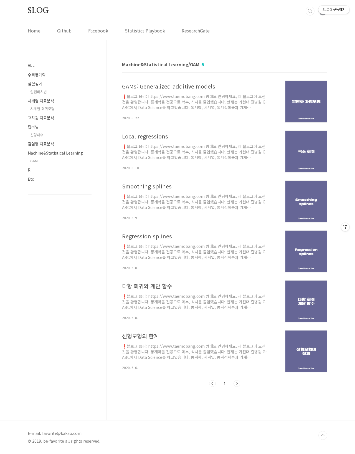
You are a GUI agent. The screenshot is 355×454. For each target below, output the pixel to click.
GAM (34, 160)
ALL (31, 65)
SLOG (38, 11)
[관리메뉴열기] (345, 227)
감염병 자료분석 (41, 144)
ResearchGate (196, 30)
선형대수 (37, 134)
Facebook (98, 30)
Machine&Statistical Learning (55, 153)
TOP (322, 435)
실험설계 (35, 84)
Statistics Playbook (145, 30)
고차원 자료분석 (41, 117)
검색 (310, 11)
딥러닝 (33, 127)
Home (34, 30)
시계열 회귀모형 (42, 108)
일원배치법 (38, 91)
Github (64, 30)
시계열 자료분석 (41, 101)
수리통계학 (37, 74)
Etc (31, 179)
